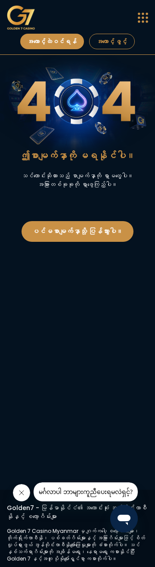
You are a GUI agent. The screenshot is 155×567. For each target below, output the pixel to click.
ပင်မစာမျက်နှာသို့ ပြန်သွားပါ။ (77, 231)
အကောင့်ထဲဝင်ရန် (52, 41)
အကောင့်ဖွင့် (111, 41)
